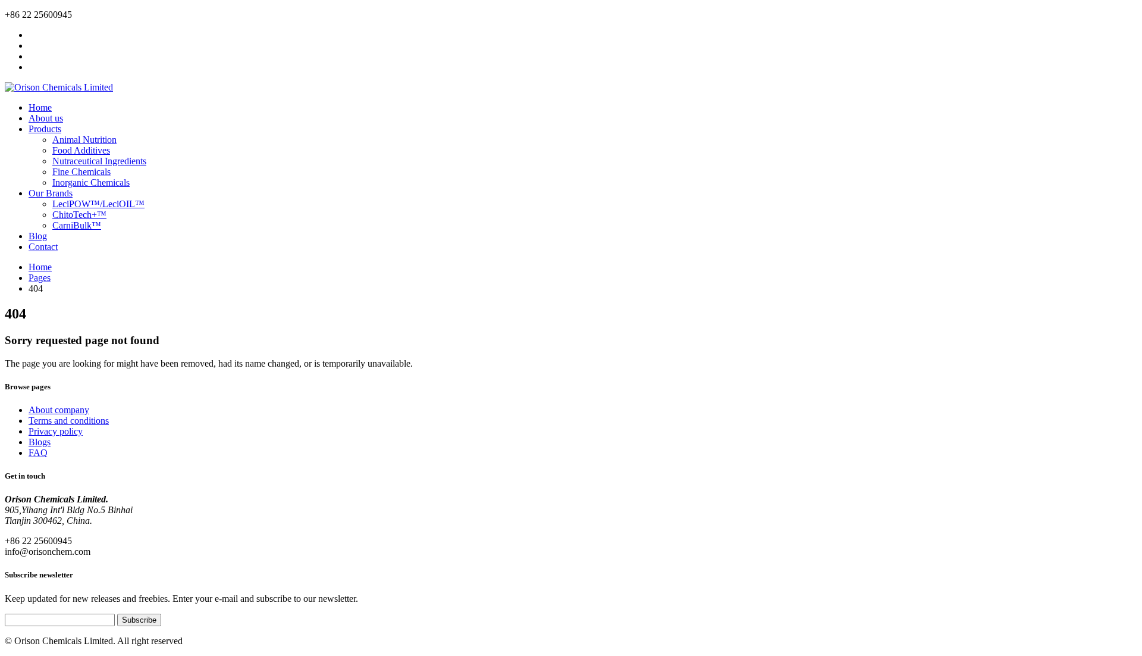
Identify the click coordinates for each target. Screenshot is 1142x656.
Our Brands (51, 193)
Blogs (40, 442)
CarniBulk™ (76, 225)
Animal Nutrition (84, 140)
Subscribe (139, 620)
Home (40, 107)
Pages (40, 278)
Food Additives (81, 150)
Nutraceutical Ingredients (99, 161)
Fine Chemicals (81, 172)
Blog (38, 236)
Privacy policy (56, 431)
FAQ (38, 453)
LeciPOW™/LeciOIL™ (98, 204)
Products (45, 129)
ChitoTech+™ (79, 215)
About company (59, 410)
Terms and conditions (69, 421)
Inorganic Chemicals (91, 182)
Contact (43, 247)
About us (46, 118)
